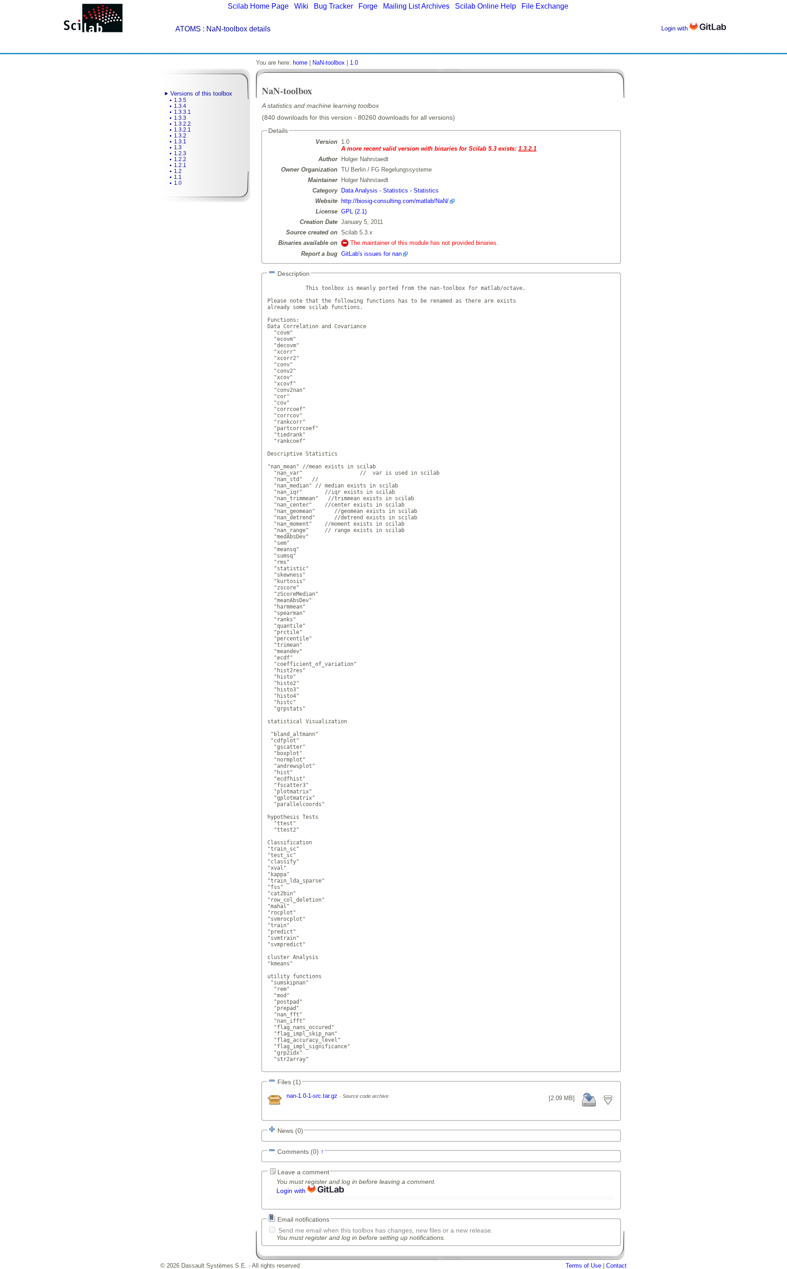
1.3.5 (180, 100)
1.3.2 (180, 135)
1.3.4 (180, 106)
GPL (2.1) (354, 211)
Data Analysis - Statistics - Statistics (390, 190)
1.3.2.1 (182, 129)
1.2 (178, 171)
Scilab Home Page (258, 6)
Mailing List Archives (416, 6)
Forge (368, 6)
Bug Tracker (333, 6)
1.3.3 (180, 118)
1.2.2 (180, 159)
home (300, 62)
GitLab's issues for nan (371, 253)
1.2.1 (180, 165)
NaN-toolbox (328, 62)
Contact (616, 1265)
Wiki (301, 6)
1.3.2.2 (182, 124)
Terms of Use (583, 1265)
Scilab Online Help (485, 6)
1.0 (178, 183)
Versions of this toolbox (201, 93)
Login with (675, 28)
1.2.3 (180, 153)
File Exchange (544, 6)
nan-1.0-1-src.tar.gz (312, 1095)
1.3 (178, 147)
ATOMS (188, 29)
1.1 (178, 177)
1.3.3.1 (182, 112)
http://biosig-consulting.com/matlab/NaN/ (395, 201)
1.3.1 (180, 141)
